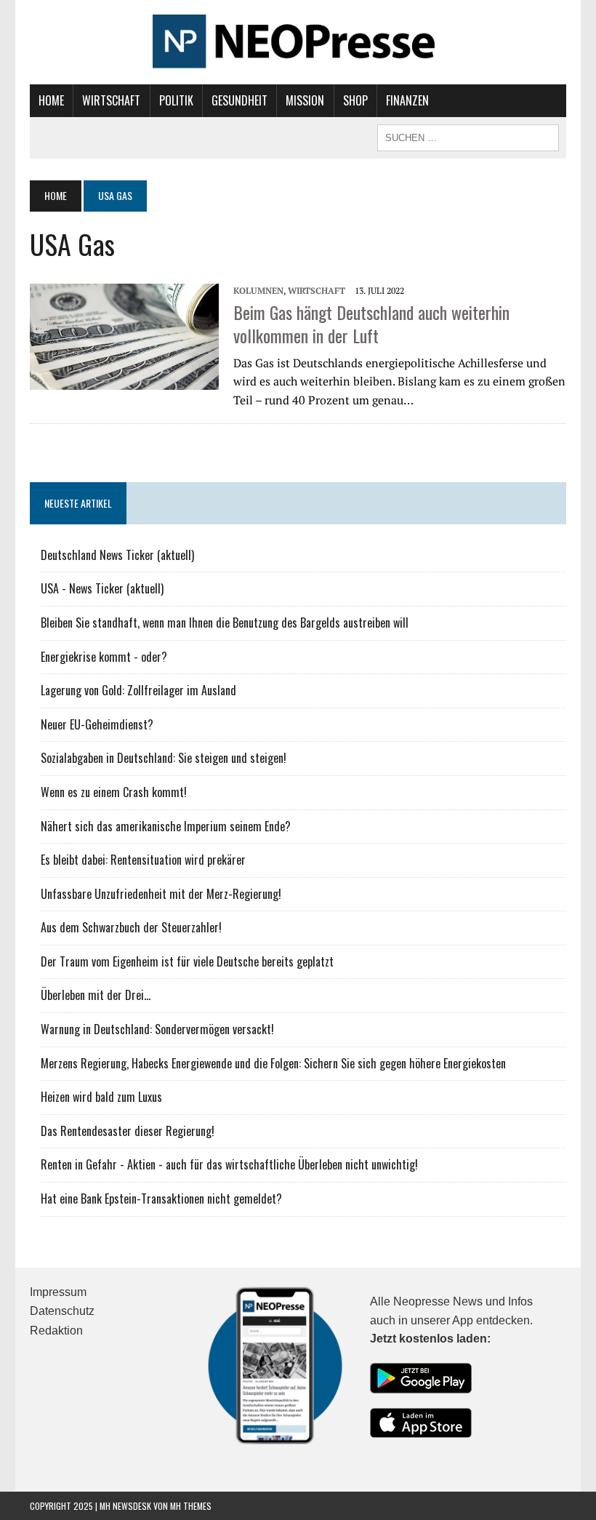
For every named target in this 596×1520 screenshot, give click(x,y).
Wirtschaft (111, 100)
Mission (305, 100)
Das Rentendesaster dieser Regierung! (127, 1131)
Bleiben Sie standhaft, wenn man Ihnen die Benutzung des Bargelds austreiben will (224, 622)
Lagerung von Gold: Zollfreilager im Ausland (138, 690)
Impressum (58, 1292)
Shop (355, 100)
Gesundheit (239, 100)
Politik (176, 100)
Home (51, 100)
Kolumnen (258, 290)
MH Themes (191, 1506)
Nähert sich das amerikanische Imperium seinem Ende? (166, 826)
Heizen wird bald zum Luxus (101, 1096)
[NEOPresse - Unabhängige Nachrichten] (298, 42)
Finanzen (407, 100)
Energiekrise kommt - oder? (104, 656)
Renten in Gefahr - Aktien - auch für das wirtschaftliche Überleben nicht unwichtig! (229, 1164)
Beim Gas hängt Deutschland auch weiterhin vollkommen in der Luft (371, 323)
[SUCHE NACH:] (468, 136)
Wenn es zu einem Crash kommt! (114, 792)
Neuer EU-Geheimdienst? (97, 724)
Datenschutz (62, 1311)
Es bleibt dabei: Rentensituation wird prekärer (143, 859)
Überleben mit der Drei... (95, 995)
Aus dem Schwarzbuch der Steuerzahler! (131, 927)
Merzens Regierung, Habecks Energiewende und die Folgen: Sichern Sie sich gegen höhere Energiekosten (273, 1063)
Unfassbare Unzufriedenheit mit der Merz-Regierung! (161, 894)
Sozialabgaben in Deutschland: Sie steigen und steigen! (163, 758)
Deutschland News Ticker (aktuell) (117, 555)
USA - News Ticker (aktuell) (102, 588)
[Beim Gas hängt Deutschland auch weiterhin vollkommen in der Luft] (124, 335)
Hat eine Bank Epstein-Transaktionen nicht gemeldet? (161, 1198)
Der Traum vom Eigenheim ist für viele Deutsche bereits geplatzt (187, 961)
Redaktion (56, 1330)
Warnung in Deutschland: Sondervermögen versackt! (157, 1029)
